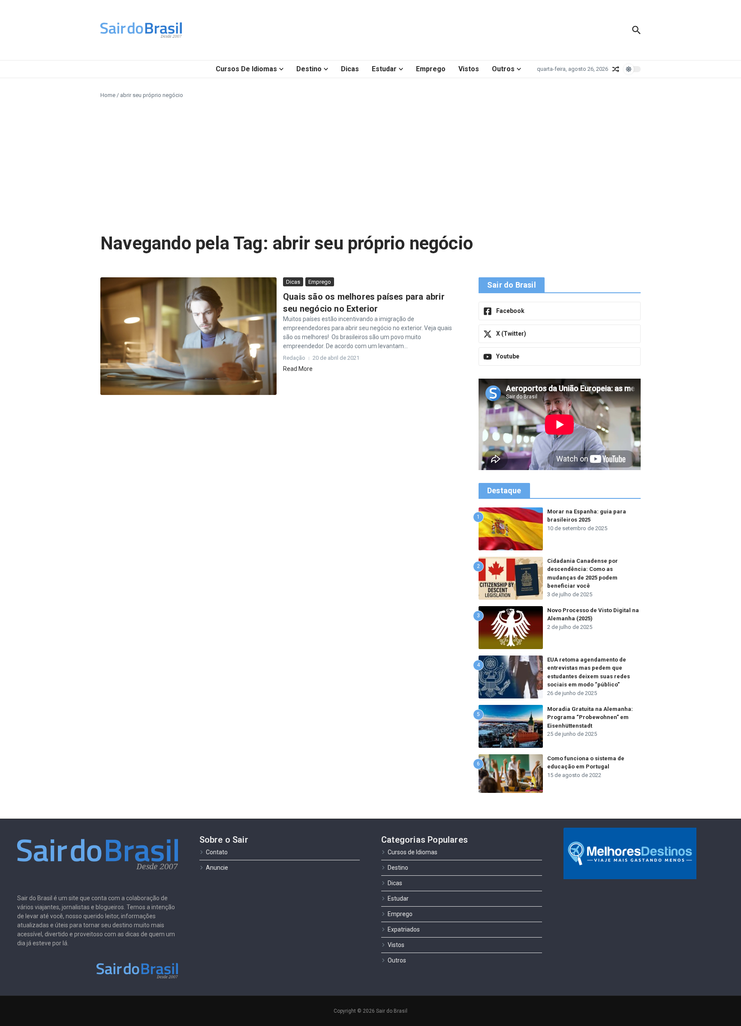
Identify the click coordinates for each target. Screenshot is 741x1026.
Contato (217, 852)
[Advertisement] (370, 164)
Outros (503, 69)
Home (107, 95)
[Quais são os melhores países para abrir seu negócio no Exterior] (188, 336)
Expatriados (404, 929)
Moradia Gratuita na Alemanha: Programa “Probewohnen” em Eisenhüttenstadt (590, 717)
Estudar (384, 69)
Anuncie (217, 867)
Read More (298, 368)
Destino (309, 69)
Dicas (350, 69)
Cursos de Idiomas (246, 69)
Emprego (431, 69)
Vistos (468, 69)
